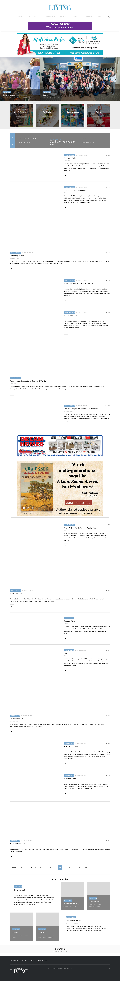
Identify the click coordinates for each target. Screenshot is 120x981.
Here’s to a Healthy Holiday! (75, 190)
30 (40, 867)
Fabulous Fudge (70, 158)
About (33, 960)
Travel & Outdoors (69, 318)
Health (66, 192)
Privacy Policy (43, 960)
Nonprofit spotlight (95, 906)
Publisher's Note (75, 923)
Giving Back (95, 97)
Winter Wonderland (71, 315)
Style (65, 530)
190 (65, 867)
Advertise (88, 17)
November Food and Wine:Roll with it (78, 283)
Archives (12, 595)
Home (20, 17)
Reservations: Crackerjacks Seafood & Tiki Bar (28, 381)
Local (14, 97)
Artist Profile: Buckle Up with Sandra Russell (81, 528)
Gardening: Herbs (17, 256)
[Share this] (70, 175)
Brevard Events (50, 17)
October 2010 (69, 621)
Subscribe (74, 17)
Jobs (100, 17)
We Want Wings (70, 778)
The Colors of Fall (71, 746)
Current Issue (7, 97)
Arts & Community (69, 411)
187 (50, 867)
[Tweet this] (73, 175)
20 (35, 867)
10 (31, 867)
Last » (86, 867)
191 (70, 867)
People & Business (109, 97)
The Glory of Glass (17, 844)
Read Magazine (32, 17)
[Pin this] (81, 175)
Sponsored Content (24, 139)
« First (14, 867)
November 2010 (16, 593)
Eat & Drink (67, 160)
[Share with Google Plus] (77, 175)
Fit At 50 (67, 653)
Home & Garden (14, 258)
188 (55, 867)
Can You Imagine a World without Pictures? (81, 409)
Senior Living (20, 97)
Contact (63, 17)
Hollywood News (16, 719)
